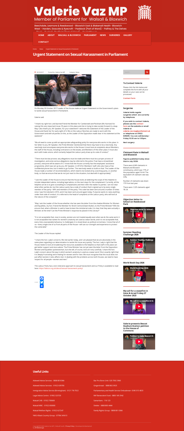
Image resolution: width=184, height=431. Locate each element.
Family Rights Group (102, 410)
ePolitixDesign (39, 428)
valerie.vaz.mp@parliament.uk (136, 131)
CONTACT (43, 42)
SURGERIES (114, 35)
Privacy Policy (70, 426)
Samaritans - (99, 400)
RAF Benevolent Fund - (103, 395)
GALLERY (127, 35)
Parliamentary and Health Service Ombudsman (112, 390)
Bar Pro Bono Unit (101, 380)
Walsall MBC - (38, 405)
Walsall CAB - (38, 400)
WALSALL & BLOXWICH (69, 35)
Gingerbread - (99, 385)
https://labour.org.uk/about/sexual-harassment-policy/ (61, 268)
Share (36, 282)
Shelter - (97, 405)
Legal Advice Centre (41, 395)
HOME (41, 35)
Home (35, 49)
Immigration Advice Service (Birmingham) (49, 390)
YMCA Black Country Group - (44, 415)
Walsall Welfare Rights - (42, 410)
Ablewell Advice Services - (43, 380)
